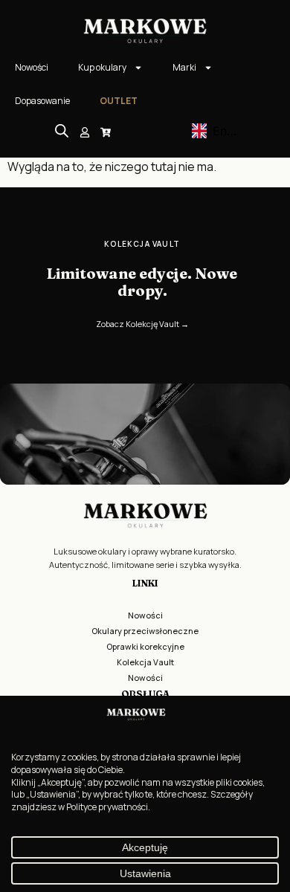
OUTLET (119, 100)
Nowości (31, 67)
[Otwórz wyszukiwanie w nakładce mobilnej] (61, 130)
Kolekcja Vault (145, 662)
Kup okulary (102, 67)
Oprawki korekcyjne (145, 646)
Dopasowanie (42, 100)
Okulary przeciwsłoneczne (145, 630)
